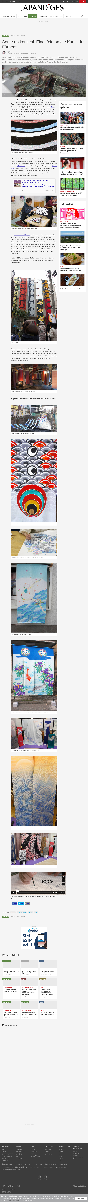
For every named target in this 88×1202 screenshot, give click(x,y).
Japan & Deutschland (78, 1157)
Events (4, 1151)
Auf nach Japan (34, 1155)
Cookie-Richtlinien (14, 1200)
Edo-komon (21, 166)
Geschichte (48, 1149)
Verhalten (33, 1153)
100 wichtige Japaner (7, 1153)
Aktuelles (6, 16)
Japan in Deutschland (56, 16)
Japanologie (76, 1153)
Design (61, 1158)
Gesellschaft (5, 1155)
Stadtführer (19, 1158)
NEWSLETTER (74, 1)
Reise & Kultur (77, 1159)
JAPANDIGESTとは (15, 1)
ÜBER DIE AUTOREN (50, 1164)
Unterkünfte (19, 1155)
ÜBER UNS (5, 1)
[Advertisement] (44, 27)
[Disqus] (29, 1052)
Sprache (33, 1149)
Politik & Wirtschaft (7, 1156)
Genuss (75, 1151)
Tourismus (19, 1149)
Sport (60, 1160)
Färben (30, 912)
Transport (19, 1153)
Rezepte (75, 1155)
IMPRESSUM (19, 1164)
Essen (19, 16)
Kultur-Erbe (33, 16)
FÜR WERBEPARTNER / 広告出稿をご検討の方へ (15, 1167)
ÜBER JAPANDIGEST (7, 1164)
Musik (60, 1156)
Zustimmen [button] (81, 1198)
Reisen (13, 16)
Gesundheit (34, 1151)
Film (60, 1153)
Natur (17, 1156)
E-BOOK (35, 1164)
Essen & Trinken (20, 1151)
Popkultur (61, 1149)
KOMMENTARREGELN (48, 1167)
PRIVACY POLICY (35, 1167)
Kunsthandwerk (22, 912)
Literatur (61, 1151)
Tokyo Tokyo (68, 16)
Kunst (60, 1155)
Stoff (36, 912)
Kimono (13, 912)
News (3, 1149)
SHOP (82, 1)
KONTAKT (27, 1164)
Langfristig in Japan (35, 1156)
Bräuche (47, 1151)
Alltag (25, 16)
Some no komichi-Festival (22, 235)
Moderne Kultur (43, 16)
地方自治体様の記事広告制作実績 (11, 1169)
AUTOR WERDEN (63, 1164)
